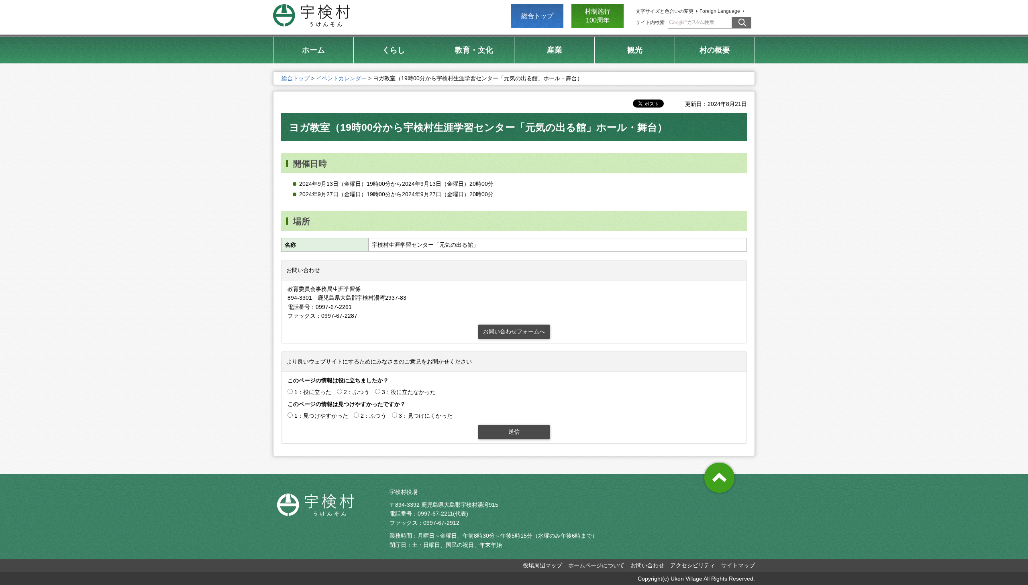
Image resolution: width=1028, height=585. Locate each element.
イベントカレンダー (341, 78)
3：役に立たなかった (409, 392)
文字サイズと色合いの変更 (664, 11)
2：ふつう (356, 392)
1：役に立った (312, 392)
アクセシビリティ (692, 565)
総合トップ (537, 15)
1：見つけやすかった (321, 415)
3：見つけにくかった (426, 415)
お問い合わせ (647, 565)
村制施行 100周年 (597, 16)
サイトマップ (738, 565)
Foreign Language (720, 11)
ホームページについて (596, 565)
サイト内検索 (650, 22)
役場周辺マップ (542, 565)
